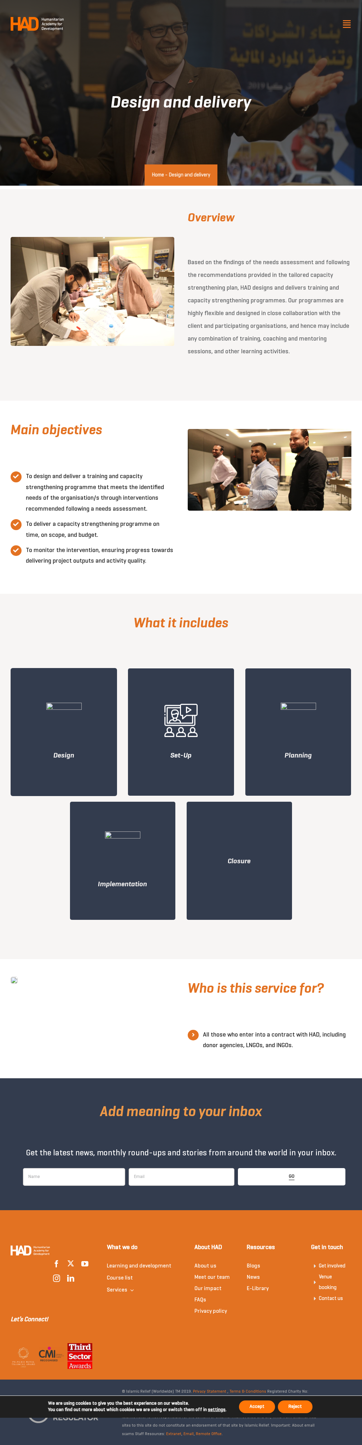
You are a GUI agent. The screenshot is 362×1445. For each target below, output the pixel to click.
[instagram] (56, 1278)
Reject (295, 1406)
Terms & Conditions (247, 1391)
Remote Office (209, 1434)
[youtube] (84, 1263)
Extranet (173, 1434)
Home (158, 175)
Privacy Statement (209, 1391)
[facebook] (56, 1263)
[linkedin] (70, 1278)
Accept (257, 1406)
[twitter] (70, 1263)
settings (217, 1410)
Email (188, 1434)
